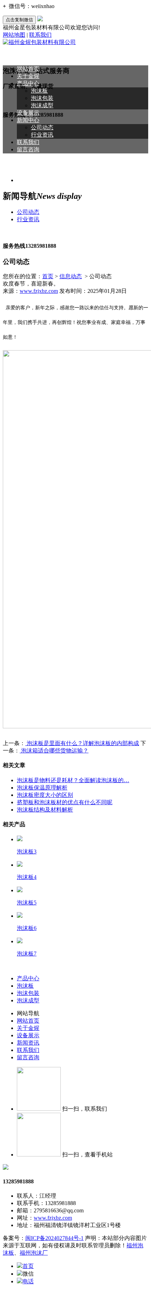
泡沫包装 (42, 98)
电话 (28, 1281)
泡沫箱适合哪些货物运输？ (54, 750)
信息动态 (70, 276)
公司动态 (42, 127)
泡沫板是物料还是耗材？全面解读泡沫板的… (73, 780)
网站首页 (28, 69)
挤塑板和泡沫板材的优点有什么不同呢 (64, 802)
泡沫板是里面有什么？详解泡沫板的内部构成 (82, 743)
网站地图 (14, 35)
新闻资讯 (28, 1043)
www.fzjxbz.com (39, 291)
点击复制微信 (19, 19)
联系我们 (40, 35)
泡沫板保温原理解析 (42, 788)
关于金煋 (28, 76)
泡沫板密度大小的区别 (45, 795)
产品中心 (28, 83)
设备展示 (28, 113)
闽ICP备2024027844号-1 (54, 1238)
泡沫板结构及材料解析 (45, 810)
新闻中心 (28, 120)
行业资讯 (42, 135)
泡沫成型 (42, 105)
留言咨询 (28, 149)
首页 (47, 276)
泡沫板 (39, 91)
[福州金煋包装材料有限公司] (39, 42)
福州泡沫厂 (34, 1253)
